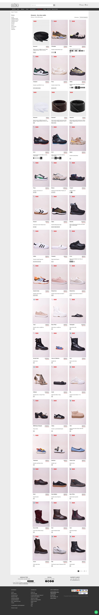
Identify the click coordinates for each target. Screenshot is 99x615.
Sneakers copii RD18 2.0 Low (38, 85)
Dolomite (71, 221)
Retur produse (14, 593)
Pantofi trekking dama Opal (56, 224)
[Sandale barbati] (77, 174)
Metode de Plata (14, 596)
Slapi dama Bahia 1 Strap (56, 394)
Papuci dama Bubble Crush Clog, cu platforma (76, 259)
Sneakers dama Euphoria (56, 496)
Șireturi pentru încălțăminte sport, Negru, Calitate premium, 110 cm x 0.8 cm (40, 50)
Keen (71, 46)
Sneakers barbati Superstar (38, 259)
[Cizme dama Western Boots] (41, 514)
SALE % (12, 25)
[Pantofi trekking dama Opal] (59, 208)
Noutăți (12, 17)
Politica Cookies (34, 601)
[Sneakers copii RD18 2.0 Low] (41, 68)
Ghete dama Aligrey (73, 530)
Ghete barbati (72, 564)
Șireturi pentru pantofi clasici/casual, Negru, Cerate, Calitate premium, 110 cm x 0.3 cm (77, 121)
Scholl (52, 392)
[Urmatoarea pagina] (86, 571)
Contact (12, 602)
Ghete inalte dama (36, 564)
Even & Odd (35, 527)
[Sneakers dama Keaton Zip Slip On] (59, 277)
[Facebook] (46, 581)
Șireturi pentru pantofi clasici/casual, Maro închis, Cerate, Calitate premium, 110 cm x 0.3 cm (59, 121)
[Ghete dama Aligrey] (77, 514)
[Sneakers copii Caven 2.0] (41, 174)
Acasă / (12, 11)
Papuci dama (35, 428)
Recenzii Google (34, 593)
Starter (71, 152)
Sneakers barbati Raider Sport (56, 49)
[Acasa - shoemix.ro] (17, 5)
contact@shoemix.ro (76, 580)
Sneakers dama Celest (37, 293)
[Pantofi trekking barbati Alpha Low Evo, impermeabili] (41, 138)
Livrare (12, 592)
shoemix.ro (33, 589)
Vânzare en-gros (14, 607)
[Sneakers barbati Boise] (77, 138)
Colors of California (55, 358)
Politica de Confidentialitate (23, 583)
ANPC (32, 602)
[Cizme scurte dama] (77, 344)
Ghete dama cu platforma (56, 327)
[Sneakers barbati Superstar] (41, 242)
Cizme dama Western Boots (38, 530)
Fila (70, 392)
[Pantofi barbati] (41, 480)
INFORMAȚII (13, 589)
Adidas (71, 81)
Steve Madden (54, 494)
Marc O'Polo (53, 324)
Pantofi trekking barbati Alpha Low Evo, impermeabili (40, 155)
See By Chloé (36, 358)
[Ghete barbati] (77, 548)
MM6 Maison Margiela (37, 425)
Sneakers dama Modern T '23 (75, 394)
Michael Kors (54, 290)
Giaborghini (72, 324)
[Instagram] (53, 581)
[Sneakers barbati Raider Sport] (59, 32)
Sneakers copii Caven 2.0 (37, 190)
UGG (71, 425)
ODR (32, 604)
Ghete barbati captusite (74, 496)
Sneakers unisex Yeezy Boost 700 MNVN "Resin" (77, 85)
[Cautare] (54, 5)
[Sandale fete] (59, 344)
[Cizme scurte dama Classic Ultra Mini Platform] (77, 412)
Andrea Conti (72, 460)
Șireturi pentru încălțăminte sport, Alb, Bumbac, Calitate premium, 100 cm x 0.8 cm (40, 121)
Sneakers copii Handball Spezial (57, 428)
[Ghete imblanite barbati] (59, 514)
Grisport (71, 187)
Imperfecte (13, 29)
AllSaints (35, 392)
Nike (52, 561)
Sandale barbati (72, 190)
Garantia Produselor (15, 599)
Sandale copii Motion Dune (38, 463)
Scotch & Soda (36, 290)
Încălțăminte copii (14, 21)
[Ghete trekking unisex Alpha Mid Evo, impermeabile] (59, 138)
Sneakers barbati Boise (74, 155)
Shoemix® (35, 46)
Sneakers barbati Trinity (55, 85)
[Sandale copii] (59, 446)
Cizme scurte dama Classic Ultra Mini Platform (76, 429)
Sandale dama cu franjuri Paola (39, 394)
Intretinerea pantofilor (15, 598)
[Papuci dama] (41, 412)
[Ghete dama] (41, 344)
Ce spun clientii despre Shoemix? (37, 595)
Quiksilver (53, 460)
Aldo (71, 561)
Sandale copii (53, 463)
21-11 (34, 152)
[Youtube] (48, 581)
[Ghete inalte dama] (41, 548)
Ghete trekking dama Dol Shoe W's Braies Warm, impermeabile (77, 225)
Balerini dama (72, 463)
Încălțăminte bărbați (14, 19)
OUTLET (12, 23)
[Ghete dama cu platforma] (59, 311)
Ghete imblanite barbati (55, 530)
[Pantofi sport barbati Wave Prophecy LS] (59, 174)
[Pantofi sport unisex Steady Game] (41, 208)
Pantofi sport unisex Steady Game (39, 224)
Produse (15, 11)
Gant (71, 358)
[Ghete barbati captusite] (77, 480)
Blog (31, 605)
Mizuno (52, 187)
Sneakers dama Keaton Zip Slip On (57, 293)
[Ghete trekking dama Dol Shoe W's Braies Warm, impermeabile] (77, 208)
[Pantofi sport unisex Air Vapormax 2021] (59, 548)
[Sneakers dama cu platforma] (41, 311)
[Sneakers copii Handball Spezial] (59, 412)
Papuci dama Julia (73, 327)
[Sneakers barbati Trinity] (59, 68)
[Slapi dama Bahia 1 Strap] (59, 378)
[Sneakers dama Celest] (41, 277)
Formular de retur (14, 595)
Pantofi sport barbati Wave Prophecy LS (58, 190)
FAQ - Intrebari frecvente (15, 601)
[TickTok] (51, 581)
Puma (52, 81)
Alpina (52, 221)
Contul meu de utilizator (35, 596)
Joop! (34, 324)
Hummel (34, 221)
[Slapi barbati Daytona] (59, 242)
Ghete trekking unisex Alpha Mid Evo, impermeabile (58, 155)
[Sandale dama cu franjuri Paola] (41, 378)
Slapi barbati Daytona (55, 259)
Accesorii (12, 22)
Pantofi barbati (35, 496)
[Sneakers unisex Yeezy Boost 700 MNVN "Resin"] (77, 68)
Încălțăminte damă (14, 18)
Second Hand (13, 26)
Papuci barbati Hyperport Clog (75, 49)
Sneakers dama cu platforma (38, 327)
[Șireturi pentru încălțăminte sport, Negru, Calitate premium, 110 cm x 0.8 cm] (41, 32)
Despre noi (33, 592)
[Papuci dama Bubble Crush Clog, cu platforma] (77, 242)
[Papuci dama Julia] (77, 311)
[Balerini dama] (77, 446)
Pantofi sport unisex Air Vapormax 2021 (58, 564)
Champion (35, 81)
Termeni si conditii (34, 598)
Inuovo (34, 561)
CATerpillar (53, 46)
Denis (34, 494)
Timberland (35, 460)
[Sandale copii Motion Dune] (41, 446)
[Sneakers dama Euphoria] (59, 480)
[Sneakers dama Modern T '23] (77, 378)
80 (84, 571)
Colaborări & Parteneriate (17, 605)
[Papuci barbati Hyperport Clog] (77, 32)
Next (52, 527)
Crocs (71, 256)
